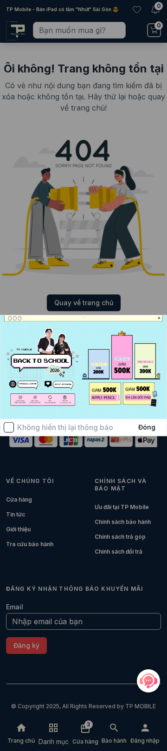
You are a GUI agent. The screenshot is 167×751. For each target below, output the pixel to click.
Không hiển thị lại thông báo (65, 427)
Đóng (146, 427)
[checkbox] (8, 427)
